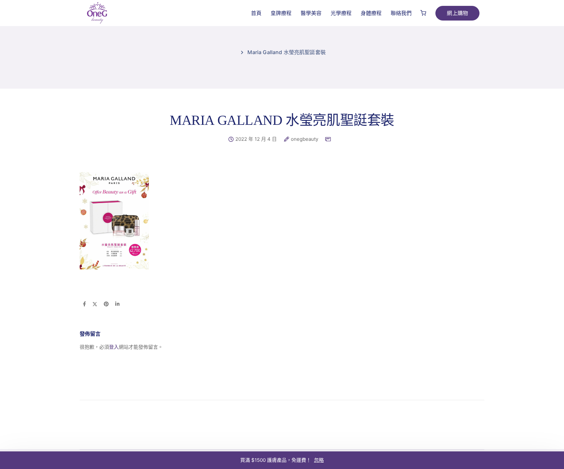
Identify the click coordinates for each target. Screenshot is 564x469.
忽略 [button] (319, 460)
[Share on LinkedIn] (117, 304)
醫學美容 (311, 13)
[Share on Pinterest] (106, 304)
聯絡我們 (401, 13)
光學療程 (341, 13)
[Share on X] (94, 304)
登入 (114, 347)
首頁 (256, 13)
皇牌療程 (281, 13)
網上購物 (457, 13)
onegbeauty (304, 139)
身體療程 (371, 13)
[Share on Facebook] (84, 304)
